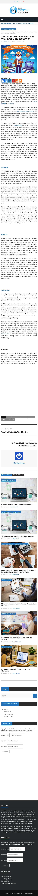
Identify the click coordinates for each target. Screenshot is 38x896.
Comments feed (8, 714)
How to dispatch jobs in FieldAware (22, 23)
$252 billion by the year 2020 (25, 111)
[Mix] (20, 81)
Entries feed (7, 711)
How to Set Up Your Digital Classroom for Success (16, 638)
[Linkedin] (9, 81)
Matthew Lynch (6, 42)
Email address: (5, 735)
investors (11, 104)
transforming (17, 125)
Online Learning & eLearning (21, 544)
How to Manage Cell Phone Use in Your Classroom (15, 670)
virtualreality (10, 419)
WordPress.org (8, 716)
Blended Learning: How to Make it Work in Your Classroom (18, 605)
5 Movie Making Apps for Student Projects (16, 504)
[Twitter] (6, 81)
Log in (6, 709)
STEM (3, 419)
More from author (18, 474)
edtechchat (16, 417)
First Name (4, 741)
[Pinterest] (13, 81)
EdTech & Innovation (6, 512)
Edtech (9, 417)
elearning (23, 417)
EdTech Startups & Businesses (8, 29)
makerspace (31, 417)
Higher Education (16, 512)
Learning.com (5, 334)
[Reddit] (16, 81)
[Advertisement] (19, 393)
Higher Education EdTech (7, 544)
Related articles (6, 474)
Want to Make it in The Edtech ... (14, 432)
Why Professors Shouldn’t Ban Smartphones (17, 536)
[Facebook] (3, 81)
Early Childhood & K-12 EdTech (8, 480)
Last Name (4, 746)
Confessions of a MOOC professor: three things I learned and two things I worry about (18, 571)
